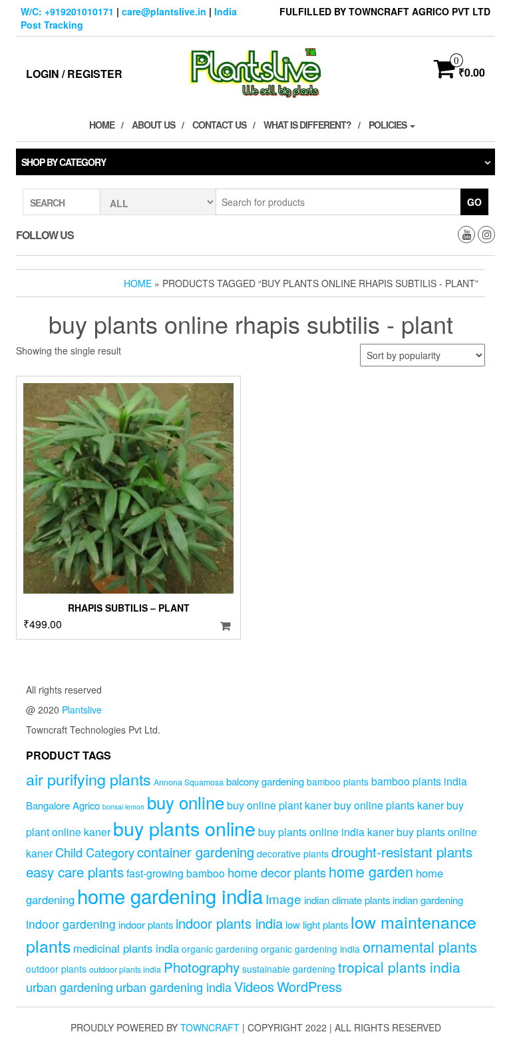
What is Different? (307, 124)
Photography (202, 967)
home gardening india (170, 895)
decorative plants (293, 853)
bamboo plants (338, 781)
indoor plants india (229, 923)
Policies (389, 124)
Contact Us (219, 124)
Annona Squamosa (189, 782)
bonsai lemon (123, 806)
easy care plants (75, 871)
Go (474, 202)
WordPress (309, 986)
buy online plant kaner (279, 804)
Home (101, 124)
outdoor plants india (125, 969)
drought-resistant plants (401, 851)
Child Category (94, 852)
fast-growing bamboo (175, 872)
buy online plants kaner (389, 804)
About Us (153, 124)
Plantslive (82, 709)
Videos (254, 986)
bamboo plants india (419, 781)
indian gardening (428, 900)
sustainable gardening (288, 968)
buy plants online (184, 827)
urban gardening (69, 986)
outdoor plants (56, 968)
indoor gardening (71, 923)
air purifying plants (88, 779)
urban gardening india (174, 986)
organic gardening (220, 948)
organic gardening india (310, 948)
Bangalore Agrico (63, 805)
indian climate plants (347, 900)
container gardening (195, 851)
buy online (185, 802)
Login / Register (74, 73)
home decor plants (277, 872)
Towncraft (210, 1027)
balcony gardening (265, 781)
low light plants (316, 924)
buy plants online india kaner (326, 831)
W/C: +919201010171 (67, 11)
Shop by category (63, 162)
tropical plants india (399, 967)
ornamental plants (420, 946)
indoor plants (145, 924)
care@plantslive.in (164, 11)
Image (283, 898)
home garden (371, 871)
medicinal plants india (126, 948)
